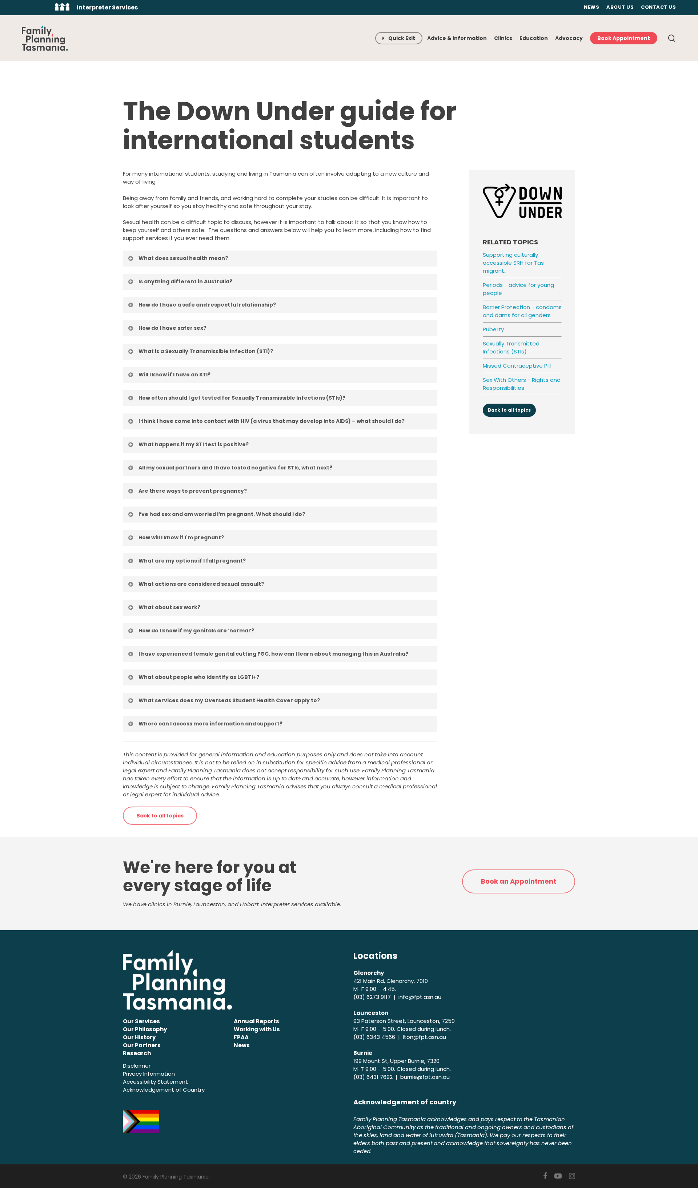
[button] (160, 816)
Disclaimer (137, 1065)
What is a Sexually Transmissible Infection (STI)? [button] (206, 351)
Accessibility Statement (155, 1081)
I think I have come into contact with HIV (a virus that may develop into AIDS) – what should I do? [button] (272, 421)
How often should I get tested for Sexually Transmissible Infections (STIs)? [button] (242, 397)
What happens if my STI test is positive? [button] (194, 444)
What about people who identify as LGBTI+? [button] (199, 677)
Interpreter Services (107, 7)
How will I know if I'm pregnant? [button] (181, 537)
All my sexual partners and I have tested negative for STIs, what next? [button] (235, 467)
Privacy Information (149, 1073)
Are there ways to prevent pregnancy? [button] (193, 491)
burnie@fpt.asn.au (425, 1077)
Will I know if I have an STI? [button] (174, 374)
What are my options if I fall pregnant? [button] (192, 560)
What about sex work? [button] (169, 607)
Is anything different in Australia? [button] (185, 281)
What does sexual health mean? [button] (183, 258)
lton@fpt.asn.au (424, 1037)
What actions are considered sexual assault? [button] (201, 584)
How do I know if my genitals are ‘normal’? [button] (196, 630)
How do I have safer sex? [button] (172, 328)
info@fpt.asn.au (419, 997)
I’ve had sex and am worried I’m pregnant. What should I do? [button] (222, 514)
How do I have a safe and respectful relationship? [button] (207, 304)
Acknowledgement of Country (164, 1089)
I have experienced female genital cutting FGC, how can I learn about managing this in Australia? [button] (273, 653)
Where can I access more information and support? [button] (210, 723)
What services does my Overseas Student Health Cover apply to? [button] (229, 700)
